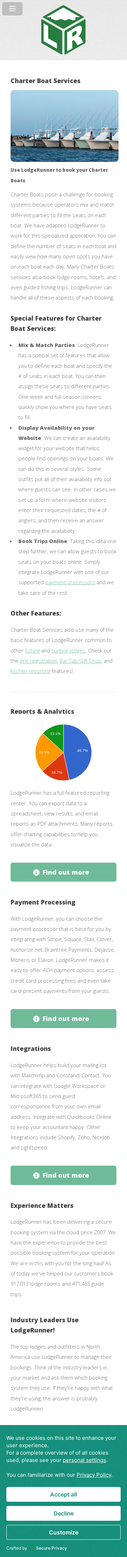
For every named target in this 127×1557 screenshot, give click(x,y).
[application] (63, 1491)
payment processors (70, 582)
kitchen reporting (30, 670)
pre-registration (38, 660)
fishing (32, 650)
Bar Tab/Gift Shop (80, 660)
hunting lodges (68, 650)
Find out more (66, 872)
